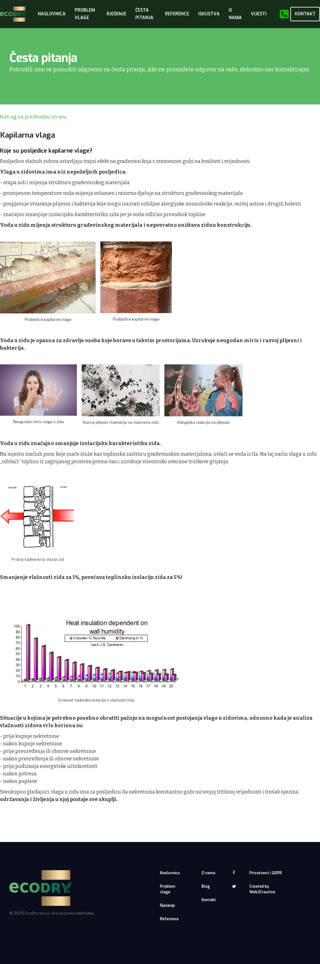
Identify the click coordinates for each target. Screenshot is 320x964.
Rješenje (167, 905)
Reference (177, 14)
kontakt (305, 14)
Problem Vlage (85, 14)
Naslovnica (52, 14)
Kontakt (209, 899)
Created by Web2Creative (262, 889)
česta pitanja (144, 14)
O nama (208, 872)
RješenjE (116, 14)
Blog (206, 886)
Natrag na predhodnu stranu (33, 117)
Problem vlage (167, 889)
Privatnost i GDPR (265, 872)
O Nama (235, 14)
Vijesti (259, 14)
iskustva (209, 14)
